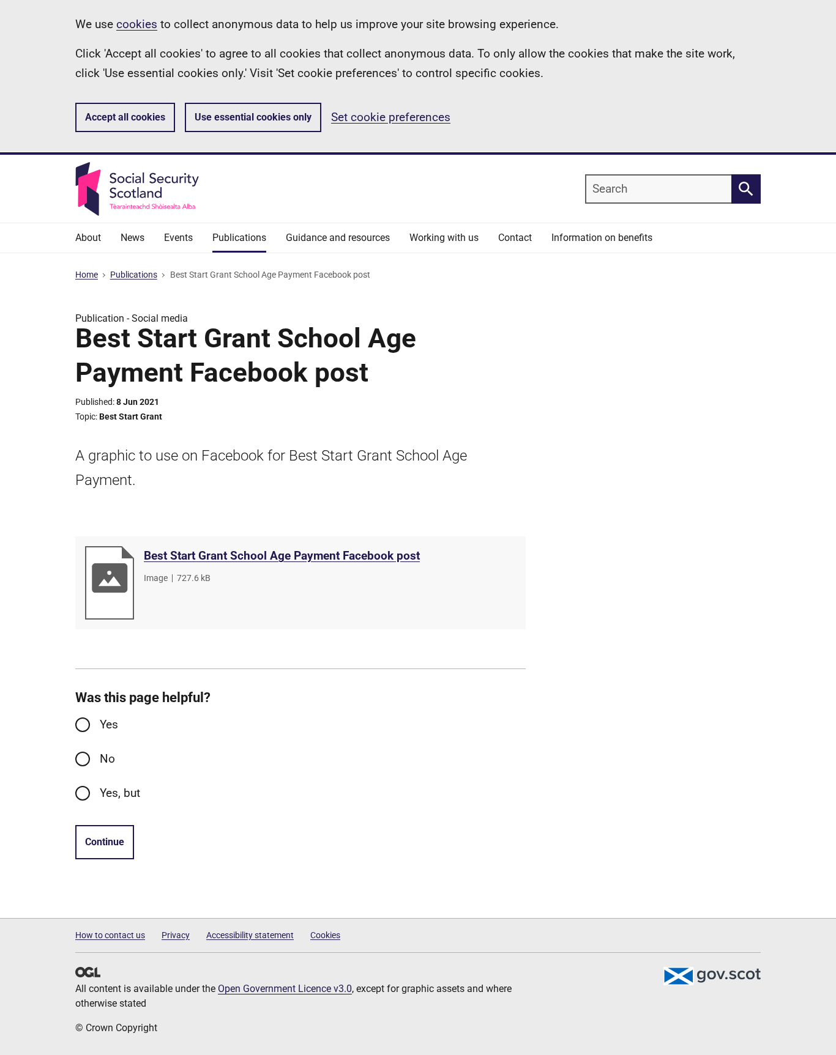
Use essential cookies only (253, 117)
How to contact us (110, 935)
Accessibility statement (250, 935)
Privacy (176, 935)
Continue (104, 842)
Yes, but (120, 793)
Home (86, 274)
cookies (136, 24)
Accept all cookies (125, 117)
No (107, 759)
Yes (109, 724)
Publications (133, 274)
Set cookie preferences (390, 117)
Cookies (325, 935)
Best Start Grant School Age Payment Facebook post (282, 556)
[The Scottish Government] (712, 976)
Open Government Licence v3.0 (285, 988)
